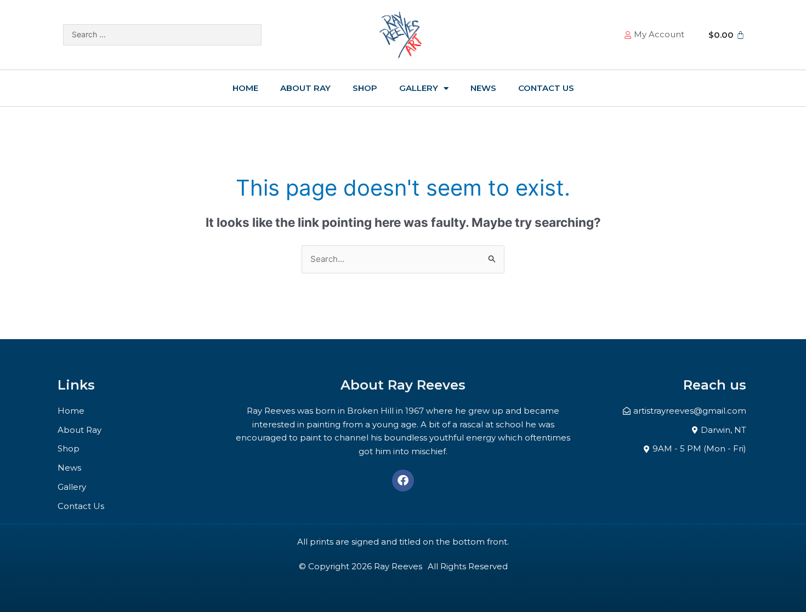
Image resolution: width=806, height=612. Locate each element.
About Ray (305, 88)
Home (245, 88)
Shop (365, 88)
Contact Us (546, 88)
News (483, 88)
